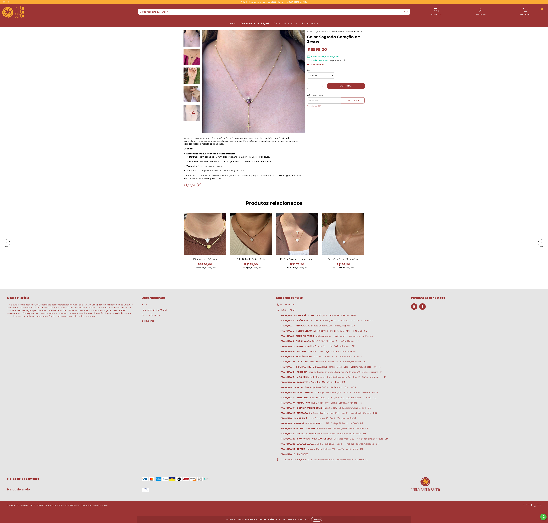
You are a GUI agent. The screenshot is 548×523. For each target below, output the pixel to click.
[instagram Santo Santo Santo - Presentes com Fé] (4, 2)
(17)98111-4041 (287, 310)
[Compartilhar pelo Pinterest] (199, 186)
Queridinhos (322, 31)
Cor (308, 70)
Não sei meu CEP (314, 106)
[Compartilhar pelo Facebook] (186, 186)
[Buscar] (406, 12)
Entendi (317, 519)
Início (232, 23)
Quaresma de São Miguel (254, 23)
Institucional (309, 23)
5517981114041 (287, 304)
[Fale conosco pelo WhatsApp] (543, 517)
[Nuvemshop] (532, 506)
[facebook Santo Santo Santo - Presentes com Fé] (8, 2)
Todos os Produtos (284, 23)
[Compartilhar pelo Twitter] (193, 186)
